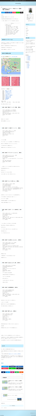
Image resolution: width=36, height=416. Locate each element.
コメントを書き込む (12, 405)
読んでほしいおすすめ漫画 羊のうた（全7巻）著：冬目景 (30, 41)
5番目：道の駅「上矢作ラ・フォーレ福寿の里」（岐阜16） (12, 30)
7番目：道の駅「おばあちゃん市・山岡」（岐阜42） (12, 32)
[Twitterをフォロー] (8, 372)
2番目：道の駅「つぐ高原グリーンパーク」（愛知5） (12, 27)
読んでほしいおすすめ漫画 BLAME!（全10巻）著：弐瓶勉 (29, 49)
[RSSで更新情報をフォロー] (21, 372)
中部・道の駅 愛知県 (14, 56)
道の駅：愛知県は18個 (8, 25)
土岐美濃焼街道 (7, 98)
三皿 (30, 13)
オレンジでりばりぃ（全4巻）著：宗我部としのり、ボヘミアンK (30, 52)
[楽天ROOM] (12, 372)
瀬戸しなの (6, 99)
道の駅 (27, 33)
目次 (11, 23)
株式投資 (27, 30)
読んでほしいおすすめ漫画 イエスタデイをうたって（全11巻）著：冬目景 (30, 44)
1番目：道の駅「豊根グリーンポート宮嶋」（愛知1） (12, 26)
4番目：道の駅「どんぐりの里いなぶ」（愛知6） (11, 29)
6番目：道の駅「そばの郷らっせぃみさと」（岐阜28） (12, 31)
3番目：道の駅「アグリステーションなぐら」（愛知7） (12, 28)
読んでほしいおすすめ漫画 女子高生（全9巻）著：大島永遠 (30, 47)
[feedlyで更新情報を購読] (17, 372)
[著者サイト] (3, 372)
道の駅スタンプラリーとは (9, 24)
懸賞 (26, 28)
